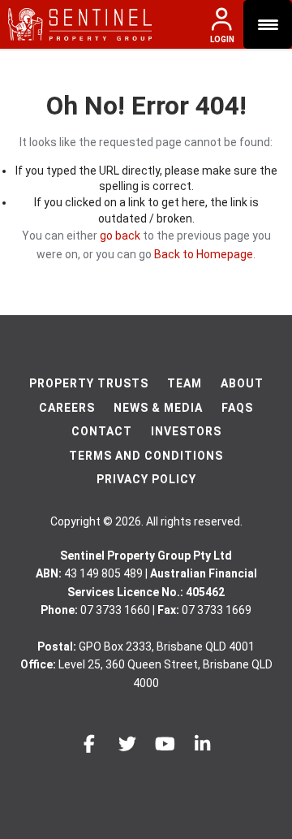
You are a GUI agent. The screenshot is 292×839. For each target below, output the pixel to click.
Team (184, 383)
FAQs (237, 407)
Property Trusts (88, 383)
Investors (186, 431)
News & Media (158, 407)
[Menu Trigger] (267, 24)
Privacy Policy (146, 479)
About (242, 383)
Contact (101, 431)
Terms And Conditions (146, 455)
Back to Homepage (203, 254)
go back (120, 235)
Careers (67, 407)
